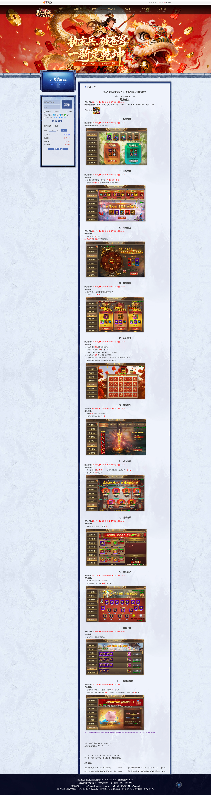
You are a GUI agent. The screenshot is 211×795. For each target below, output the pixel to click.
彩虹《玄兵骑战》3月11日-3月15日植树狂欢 (106, 758)
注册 (154, 2)
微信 (68, 115)
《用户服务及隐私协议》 (59, 117)
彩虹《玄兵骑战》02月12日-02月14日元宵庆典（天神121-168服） (101, 771)
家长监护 (96, 780)
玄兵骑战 (91, 743)
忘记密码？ (69, 111)
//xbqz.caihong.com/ (105, 743)
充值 (161, 2)
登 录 (67, 104)
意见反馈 (89, 780)
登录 (150, 2)
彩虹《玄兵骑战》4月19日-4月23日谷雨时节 (106, 755)
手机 (56, 115)
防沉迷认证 (81, 780)
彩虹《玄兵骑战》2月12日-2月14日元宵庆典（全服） (143, 768)
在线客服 (168, 2)
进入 (64, 130)
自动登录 (48, 112)
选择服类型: (48, 126)
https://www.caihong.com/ (107, 746)
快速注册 (57, 112)
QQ (62, 115)
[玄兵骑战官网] (43, 12)
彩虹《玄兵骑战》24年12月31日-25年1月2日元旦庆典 (144, 771)
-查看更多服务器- (58, 149)
